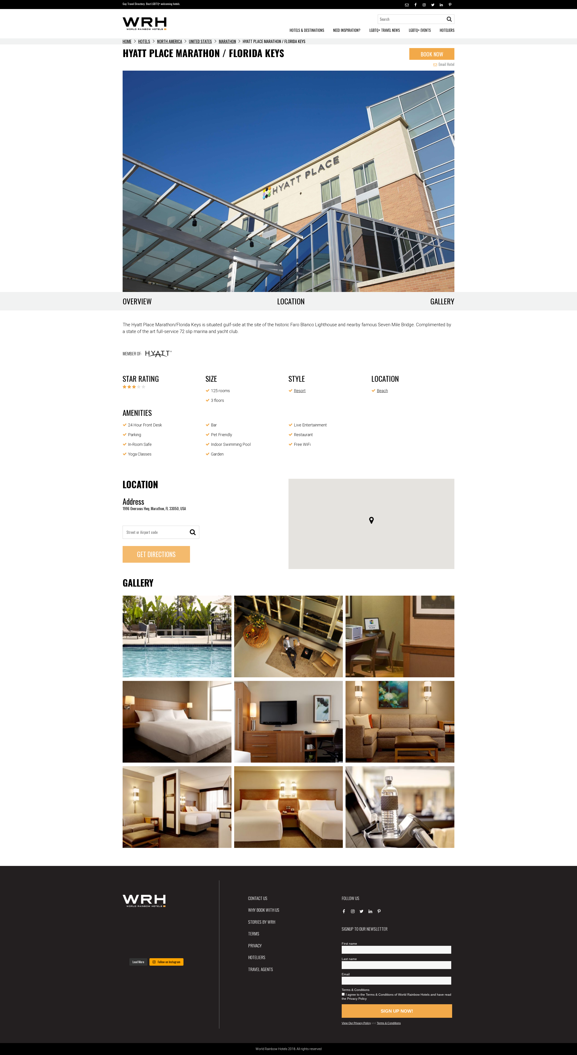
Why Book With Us (263, 910)
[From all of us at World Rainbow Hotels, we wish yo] (156, 948)
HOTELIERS (447, 30)
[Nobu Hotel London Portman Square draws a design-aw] (179, 934)
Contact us (257, 898)
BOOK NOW (432, 54)
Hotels (144, 41)
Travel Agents (260, 969)
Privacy (255, 945)
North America (169, 41)
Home (127, 41)
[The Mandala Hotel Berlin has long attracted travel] (156, 920)
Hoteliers (256, 957)
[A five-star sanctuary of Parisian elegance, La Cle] (133, 934)
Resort (300, 390)
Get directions (156, 554)
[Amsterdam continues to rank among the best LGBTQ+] (179, 920)
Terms (253, 933)
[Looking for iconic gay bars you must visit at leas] (156, 934)
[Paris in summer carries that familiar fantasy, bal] (133, 948)
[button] (371, 520)
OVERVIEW (137, 301)
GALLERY (442, 301)
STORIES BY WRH (261, 921)
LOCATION (291, 301)
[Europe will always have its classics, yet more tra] (179, 948)
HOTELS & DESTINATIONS (307, 30)
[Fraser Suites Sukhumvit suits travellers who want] (133, 920)
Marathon (227, 41)
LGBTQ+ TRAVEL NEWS (384, 30)
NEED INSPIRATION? (346, 30)
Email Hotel (446, 64)
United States (200, 41)
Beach (382, 390)
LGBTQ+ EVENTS (420, 30)
